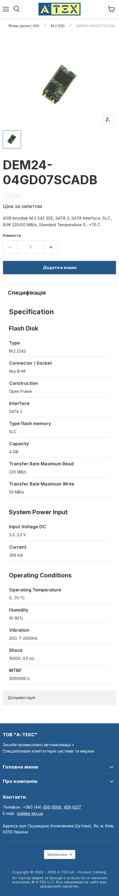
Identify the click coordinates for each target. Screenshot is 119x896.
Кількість (12, 235)
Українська (57, 854)
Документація (21, 697)
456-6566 (52, 807)
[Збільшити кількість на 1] (51, 247)
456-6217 (72, 807)
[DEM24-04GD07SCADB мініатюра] (12, 139)
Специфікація (27, 292)
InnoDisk (12, 196)
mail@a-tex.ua (30, 813)
